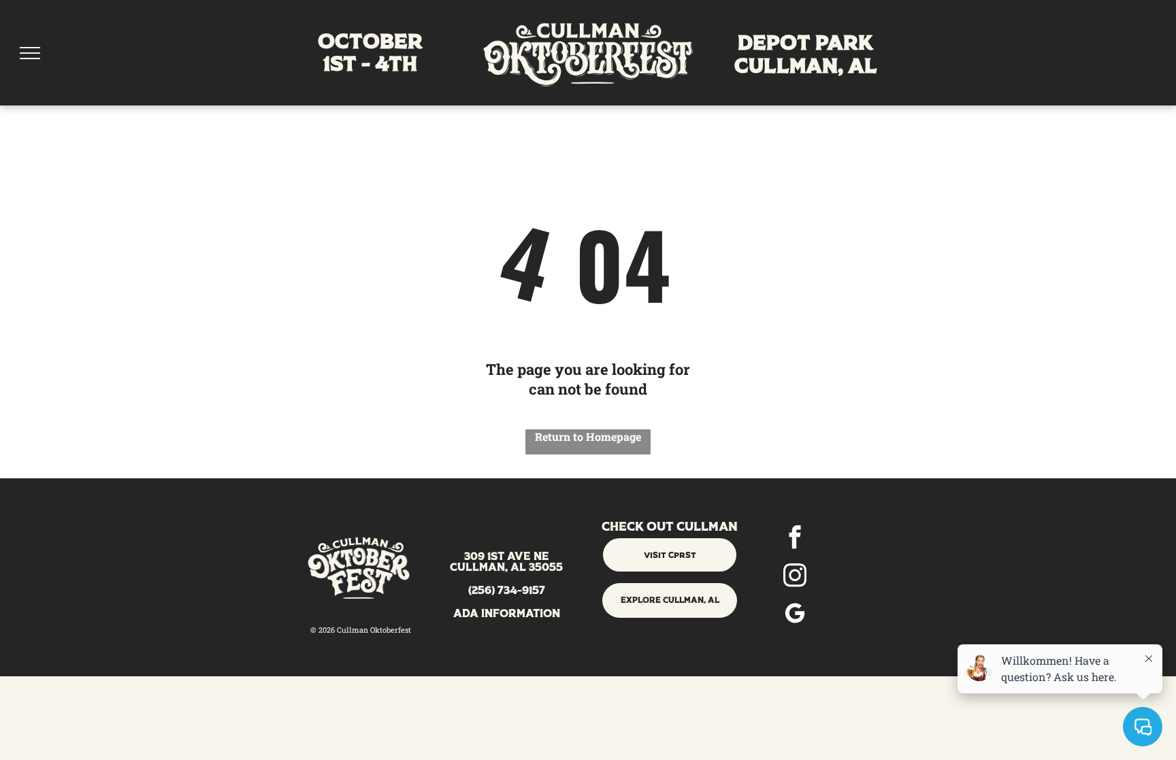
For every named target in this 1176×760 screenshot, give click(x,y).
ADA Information (506, 614)
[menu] (30, 53)
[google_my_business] (794, 615)
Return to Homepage (588, 436)
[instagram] (794, 577)
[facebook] (794, 539)
